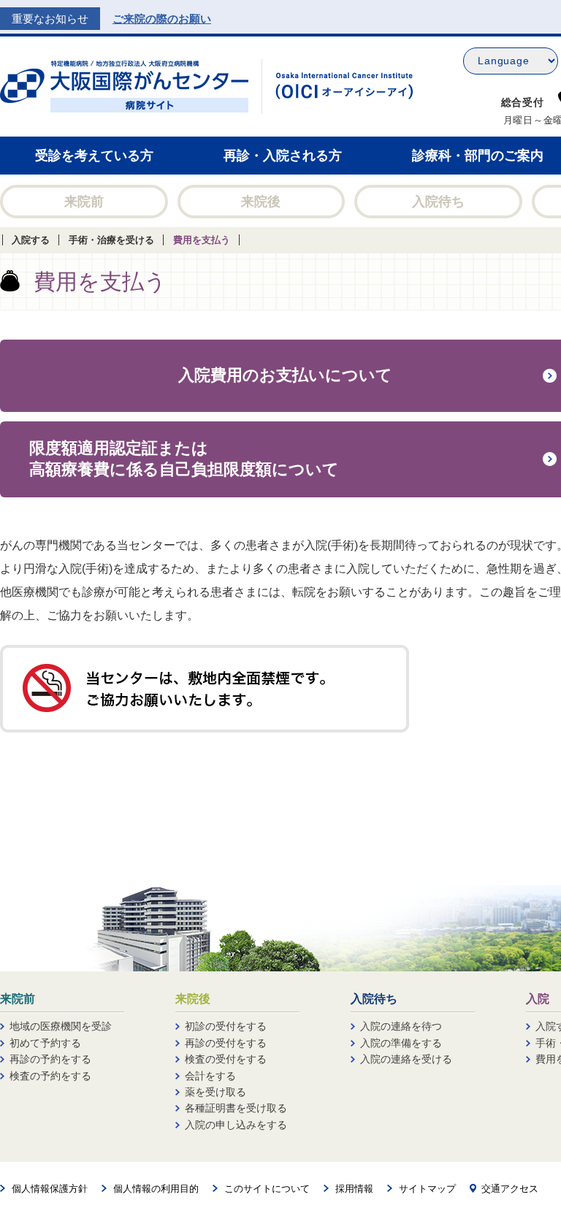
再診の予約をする (50, 1059)
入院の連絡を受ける (406, 1059)
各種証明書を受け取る (236, 1108)
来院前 (84, 201)
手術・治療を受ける (111, 239)
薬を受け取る (215, 1092)
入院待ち (438, 201)
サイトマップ (427, 1188)
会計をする (210, 1076)
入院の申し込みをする (236, 1125)
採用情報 (354, 1188)
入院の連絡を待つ (401, 1026)
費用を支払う (201, 239)
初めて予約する (45, 1043)
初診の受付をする (226, 1026)
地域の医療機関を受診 (60, 1026)
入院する (31, 239)
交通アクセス (509, 1188)
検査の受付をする (226, 1059)
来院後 (260, 201)
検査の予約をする (50, 1076)
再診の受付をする (226, 1043)
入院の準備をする (401, 1043)
